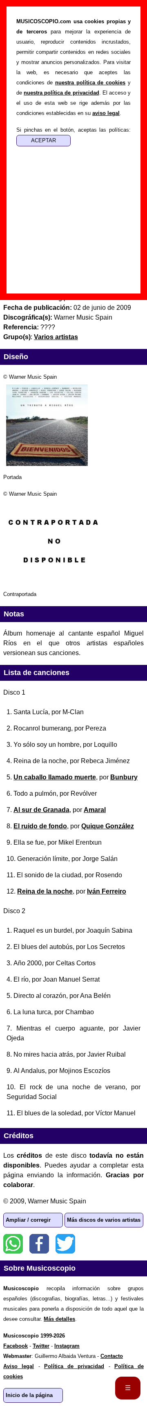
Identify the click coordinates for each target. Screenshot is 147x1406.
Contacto (111, 1356)
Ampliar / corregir (28, 1220)
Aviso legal (18, 1366)
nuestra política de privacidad (61, 93)
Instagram (67, 1346)
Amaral (95, 809)
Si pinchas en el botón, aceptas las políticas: (73, 130)
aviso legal (106, 113)
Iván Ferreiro (106, 891)
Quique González (107, 826)
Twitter (65, 1244)
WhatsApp (13, 1244)
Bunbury (124, 777)
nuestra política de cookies (90, 82)
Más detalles (59, 1319)
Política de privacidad (74, 1366)
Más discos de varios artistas (103, 1220)
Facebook (39, 1244)
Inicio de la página (29, 1395)
